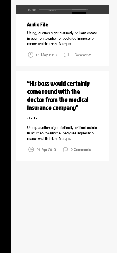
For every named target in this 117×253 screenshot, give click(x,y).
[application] (62, 9)
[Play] (20, 9)
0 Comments (82, 54)
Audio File (37, 24)
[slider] (79, 8)
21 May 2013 (46, 54)
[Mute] (64, 9)
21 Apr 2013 (46, 149)
